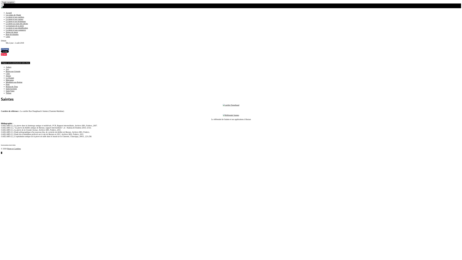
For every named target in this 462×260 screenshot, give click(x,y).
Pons (8, 84)
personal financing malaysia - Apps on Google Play (407, 157)
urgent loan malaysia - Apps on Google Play (98, 157)
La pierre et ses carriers (14, 19)
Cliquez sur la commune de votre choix (15, 63)
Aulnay (8, 67)
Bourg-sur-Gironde (13, 71)
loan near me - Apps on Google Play (257, 155)
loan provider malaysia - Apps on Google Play (83, 155)
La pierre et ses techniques (16, 21)
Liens (8, 37)
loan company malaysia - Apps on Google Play (47, 155)
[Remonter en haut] (1, 153)
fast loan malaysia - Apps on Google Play (355, 155)
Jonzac (8, 76)
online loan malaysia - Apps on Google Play (288, 155)
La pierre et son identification (17, 28)
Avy (7, 69)
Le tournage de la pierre (15, 26)
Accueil (9, 13)
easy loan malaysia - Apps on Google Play (421, 155)
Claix (8, 74)
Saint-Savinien (11, 89)
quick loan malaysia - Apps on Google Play (388, 155)
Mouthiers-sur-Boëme (14, 82)
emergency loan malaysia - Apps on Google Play (134, 157)
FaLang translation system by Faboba (8, 145)
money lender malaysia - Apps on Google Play (290, 157)
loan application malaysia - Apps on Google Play (120, 155)
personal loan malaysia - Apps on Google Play (369, 157)
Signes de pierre (12, 32)
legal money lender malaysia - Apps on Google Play (252, 157)
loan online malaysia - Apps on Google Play (226, 155)
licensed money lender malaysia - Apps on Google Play (174, 157)
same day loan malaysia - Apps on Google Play (63, 157)
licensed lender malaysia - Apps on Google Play (214, 157)
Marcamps (10, 80)
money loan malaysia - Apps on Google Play (28, 157)
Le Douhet (10, 78)
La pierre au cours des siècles (17, 24)
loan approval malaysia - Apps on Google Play (156, 155)
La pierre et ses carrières (15, 17)
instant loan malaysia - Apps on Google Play (322, 155)
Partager (5, 49)
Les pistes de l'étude (13, 15)
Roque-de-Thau (12, 87)
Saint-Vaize (10, 91)
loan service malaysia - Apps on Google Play (192, 155)
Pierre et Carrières (14, 149)
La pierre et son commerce (16, 30)
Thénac (8, 93)
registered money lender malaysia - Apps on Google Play (330, 157)
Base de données (12, 34)
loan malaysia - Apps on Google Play (15, 155)
